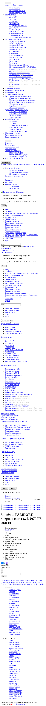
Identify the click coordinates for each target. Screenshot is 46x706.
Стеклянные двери (16, 104)
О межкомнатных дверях (18, 155)
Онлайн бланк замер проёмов (14, 633)
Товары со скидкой (12, 147)
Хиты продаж (10, 145)
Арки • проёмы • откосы (14, 5)
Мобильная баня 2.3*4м (18, 131)
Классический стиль (16, 55)
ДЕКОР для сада (15, 129)
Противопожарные (12, 221)
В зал (19, 73)
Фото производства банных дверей (14, 642)
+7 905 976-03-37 (7, 248)
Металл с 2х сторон (16, 31)
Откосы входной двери (17, 13)
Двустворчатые (15, 117)
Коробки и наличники (17, 106)
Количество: (5, 567)
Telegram (5, 250)
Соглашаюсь (20, 704)
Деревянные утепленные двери (16, 110)
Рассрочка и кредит (23, 582)
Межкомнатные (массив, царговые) (22, 100)
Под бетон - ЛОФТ (16, 57)
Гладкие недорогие (16, 44)
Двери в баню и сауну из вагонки (21, 102)
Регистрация (14, 188)
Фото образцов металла (14, 658)
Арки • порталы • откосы (14, 215)
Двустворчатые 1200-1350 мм (20, 37)
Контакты (8, 316)
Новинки (8, 143)
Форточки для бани (16, 108)
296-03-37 (30, 246)
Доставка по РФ (18, 580)
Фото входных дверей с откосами (16, 647)
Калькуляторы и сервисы (14, 158)
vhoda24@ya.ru (7, 252)
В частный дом (14, 29)
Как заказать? (10, 312)
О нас (7, 314)
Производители (6, 580)
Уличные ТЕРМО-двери (14, 94)
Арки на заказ (14, 7)
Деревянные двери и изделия (15, 233)
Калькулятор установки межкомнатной (14, 619)
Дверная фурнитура (12, 231)
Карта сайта (40, 584)
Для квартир (14, 28)
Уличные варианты (16, 35)
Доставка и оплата (12, 310)
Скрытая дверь (23, 408)
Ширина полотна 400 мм (18, 65)
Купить (4, 576)
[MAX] (6, 563)
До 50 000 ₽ (13, 22)
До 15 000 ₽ (13, 17)
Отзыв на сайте (10, 149)
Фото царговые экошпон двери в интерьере (15, 696)
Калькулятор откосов (14, 602)
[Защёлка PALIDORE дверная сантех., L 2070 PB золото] (22, 505)
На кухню (21, 75)
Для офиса (20, 77)
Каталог (7, 322)
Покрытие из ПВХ (16, 45)
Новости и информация (18, 156)
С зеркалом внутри (16, 33)
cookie (12, 704)
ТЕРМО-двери (10, 219)
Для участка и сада (12, 119)
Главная (8, 496)
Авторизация (14, 186)
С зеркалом (13, 53)
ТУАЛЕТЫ (13, 123)
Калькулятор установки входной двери (14, 625)
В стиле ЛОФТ (14, 59)
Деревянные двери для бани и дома (18, 96)
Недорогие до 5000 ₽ (17, 41)
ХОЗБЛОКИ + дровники (18, 125)
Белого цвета (14, 61)
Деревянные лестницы (13, 135)
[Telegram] (4, 563)
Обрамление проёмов (17, 11)
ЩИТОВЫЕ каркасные (18, 112)
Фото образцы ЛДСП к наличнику (14, 663)
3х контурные (14, 24)
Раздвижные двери (12, 92)
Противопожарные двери (14, 90)
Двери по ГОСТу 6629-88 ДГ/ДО (21, 79)
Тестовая (8, 211)
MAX (13, 250)
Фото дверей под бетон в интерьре (15, 692)
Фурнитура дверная (12, 88)
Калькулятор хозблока (14, 595)
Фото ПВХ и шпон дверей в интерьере (14, 687)
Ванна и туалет (23, 69)
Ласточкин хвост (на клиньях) (20, 98)
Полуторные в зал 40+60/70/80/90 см (22, 67)
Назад (8, 3)
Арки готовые (14, 9)
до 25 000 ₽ (13, 19)
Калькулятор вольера (14, 598)
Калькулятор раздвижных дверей (14, 607)
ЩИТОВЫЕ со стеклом (18, 114)
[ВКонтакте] (2, 563)
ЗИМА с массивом (16, 116)
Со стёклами (14, 51)
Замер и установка (12, 308)
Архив (7, 240)
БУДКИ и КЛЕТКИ (16, 127)
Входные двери (10, 15)
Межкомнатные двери (13, 39)
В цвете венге (14, 63)
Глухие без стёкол (15, 49)
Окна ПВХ (9, 239)
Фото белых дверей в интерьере (13, 675)
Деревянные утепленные (14, 223)
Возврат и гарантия (8, 582)
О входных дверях (16, 153)
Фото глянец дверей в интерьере (14, 681)
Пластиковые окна (12, 137)
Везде (7, 209)
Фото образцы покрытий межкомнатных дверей (15, 653)
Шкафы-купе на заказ (13, 133)
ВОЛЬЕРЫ (13, 121)
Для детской (22, 71)
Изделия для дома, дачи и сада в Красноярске (21, 235)
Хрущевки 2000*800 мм (18, 26)
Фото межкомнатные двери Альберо (14, 669)
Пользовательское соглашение (24, 584)
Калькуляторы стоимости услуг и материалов (21, 213)
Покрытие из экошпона (18, 47)
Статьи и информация (13, 151)
